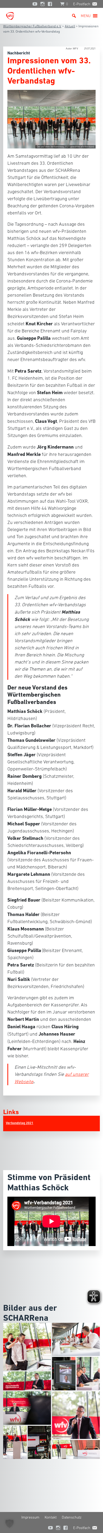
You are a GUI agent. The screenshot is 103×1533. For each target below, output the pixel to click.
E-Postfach (81, 4)
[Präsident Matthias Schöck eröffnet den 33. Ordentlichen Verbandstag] (27, 1380)
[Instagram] (43, 4)
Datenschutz (72, 1517)
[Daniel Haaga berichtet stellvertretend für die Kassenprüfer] (64, 1373)
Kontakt (51, 1517)
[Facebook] (51, 4)
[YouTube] (35, 4)
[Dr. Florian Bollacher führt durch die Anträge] (27, 1407)
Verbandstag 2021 (19, 1123)
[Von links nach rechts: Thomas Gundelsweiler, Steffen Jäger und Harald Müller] (88, 1373)
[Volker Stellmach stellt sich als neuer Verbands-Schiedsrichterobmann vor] (76, 1449)
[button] (86, 16)
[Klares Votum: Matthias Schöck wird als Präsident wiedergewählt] (39, 1441)
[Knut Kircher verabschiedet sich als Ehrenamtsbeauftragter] (76, 1414)
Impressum (30, 1517)
